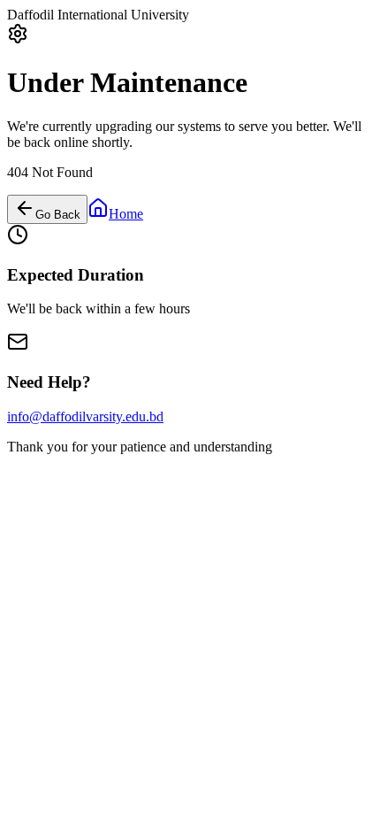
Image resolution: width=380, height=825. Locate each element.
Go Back (57, 214)
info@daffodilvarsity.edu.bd (85, 416)
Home (126, 213)
